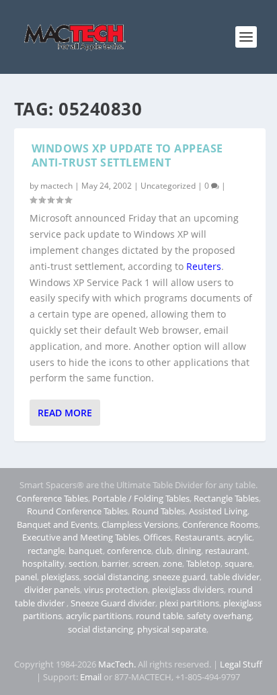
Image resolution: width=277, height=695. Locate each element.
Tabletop (203, 563)
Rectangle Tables (226, 498)
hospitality (43, 563)
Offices (157, 537)
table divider (235, 577)
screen (145, 563)
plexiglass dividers (188, 590)
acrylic (239, 537)
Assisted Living (218, 511)
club (163, 551)
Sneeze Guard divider (113, 603)
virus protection (116, 590)
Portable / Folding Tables (141, 498)
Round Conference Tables (77, 511)
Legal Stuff (241, 664)
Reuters (203, 266)
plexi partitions (189, 603)
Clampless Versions (140, 524)
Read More (65, 412)
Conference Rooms (220, 524)
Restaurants (199, 537)
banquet (86, 551)
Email (91, 677)
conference (129, 551)
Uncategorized (168, 185)
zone (172, 563)
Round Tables (158, 511)
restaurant (226, 551)
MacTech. (117, 664)
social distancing (116, 577)
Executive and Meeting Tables (80, 537)
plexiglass (60, 577)
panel (26, 577)
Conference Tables (52, 498)
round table (159, 616)
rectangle (46, 551)
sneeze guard (179, 577)
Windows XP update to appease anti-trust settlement (127, 155)
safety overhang (219, 616)
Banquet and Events (57, 524)
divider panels (52, 590)
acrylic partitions (99, 616)
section (83, 563)
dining (188, 551)
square (238, 563)
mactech (56, 185)
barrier (115, 563)
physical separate (171, 629)
